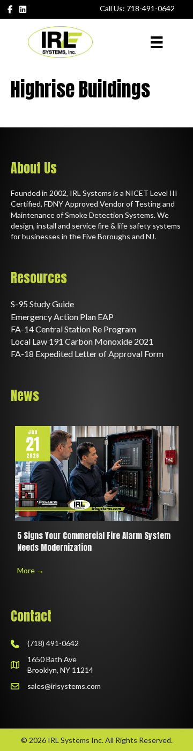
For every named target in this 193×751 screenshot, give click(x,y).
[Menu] (156, 42)
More (30, 570)
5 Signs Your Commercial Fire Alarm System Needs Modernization (93, 541)
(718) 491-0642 (53, 643)
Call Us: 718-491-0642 (137, 8)
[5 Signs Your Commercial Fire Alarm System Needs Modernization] (97, 472)
